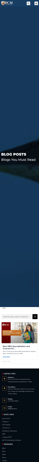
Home (4, 308)
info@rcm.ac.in (12, 409)
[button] (36, 3)
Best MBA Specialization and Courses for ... (16, 347)
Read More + (7, 357)
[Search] (35, 316)
